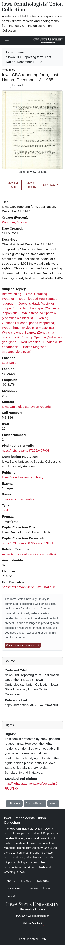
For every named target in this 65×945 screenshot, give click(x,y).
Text (5, 510)
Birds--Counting (36, 294)
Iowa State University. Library (23, 477)
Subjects (43, 880)
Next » (53, 803)
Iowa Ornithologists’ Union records (26, 406)
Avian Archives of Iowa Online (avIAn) (29, 554)
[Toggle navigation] (6, 40)
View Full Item (13, 184)
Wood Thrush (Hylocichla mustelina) (28, 327)
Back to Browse (35, 803)
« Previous (14, 803)
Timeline (32, 888)
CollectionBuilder (38, 915)
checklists (9, 499)
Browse (26, 880)
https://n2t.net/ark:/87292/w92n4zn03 (28, 587)
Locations (14, 888)
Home (9, 52)
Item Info (17, 85)
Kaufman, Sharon (14, 222)
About (11, 895)
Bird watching (11, 294)
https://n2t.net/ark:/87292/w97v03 (26, 450)
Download (49, 184)
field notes (27, 499)
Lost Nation (10, 362)
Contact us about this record (21, 645)
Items (21, 52)
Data (46, 888)
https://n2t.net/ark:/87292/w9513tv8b (28, 543)
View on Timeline (31, 184)
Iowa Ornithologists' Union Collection (32, 7)
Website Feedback (32, 923)
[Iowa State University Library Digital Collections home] (32, 906)
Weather (8, 298)
